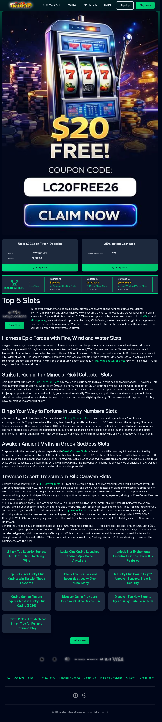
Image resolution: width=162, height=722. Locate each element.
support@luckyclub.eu (77, 510)
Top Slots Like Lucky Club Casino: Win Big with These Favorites (26, 578)
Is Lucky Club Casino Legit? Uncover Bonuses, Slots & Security (133, 578)
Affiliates (131, 677)
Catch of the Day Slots (55, 286)
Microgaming (38, 320)
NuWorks (145, 316)
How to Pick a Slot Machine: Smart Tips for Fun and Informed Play (26, 624)
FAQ (8, 677)
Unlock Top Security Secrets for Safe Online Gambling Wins (27, 556)
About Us (19, 677)
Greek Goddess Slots (74, 451)
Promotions (90, 4)
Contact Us (90, 677)
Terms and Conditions (111, 677)
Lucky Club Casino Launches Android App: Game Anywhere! (80, 556)
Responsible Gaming (69, 677)
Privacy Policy (47, 677)
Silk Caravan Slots (49, 483)
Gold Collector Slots (47, 382)
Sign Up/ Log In (52, 4)
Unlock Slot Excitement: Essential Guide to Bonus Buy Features (133, 556)
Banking (109, 4)
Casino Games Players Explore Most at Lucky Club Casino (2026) (27, 601)
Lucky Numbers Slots (78, 418)
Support (32, 677)
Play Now (145, 5)
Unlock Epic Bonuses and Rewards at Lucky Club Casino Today (80, 578)
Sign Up (125, 5)
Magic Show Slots (89, 286)
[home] (21, 8)
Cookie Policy (147, 677)
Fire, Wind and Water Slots (125, 286)
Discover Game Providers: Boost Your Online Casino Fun (80, 599)
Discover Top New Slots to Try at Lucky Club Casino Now (133, 599)
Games (72, 4)
